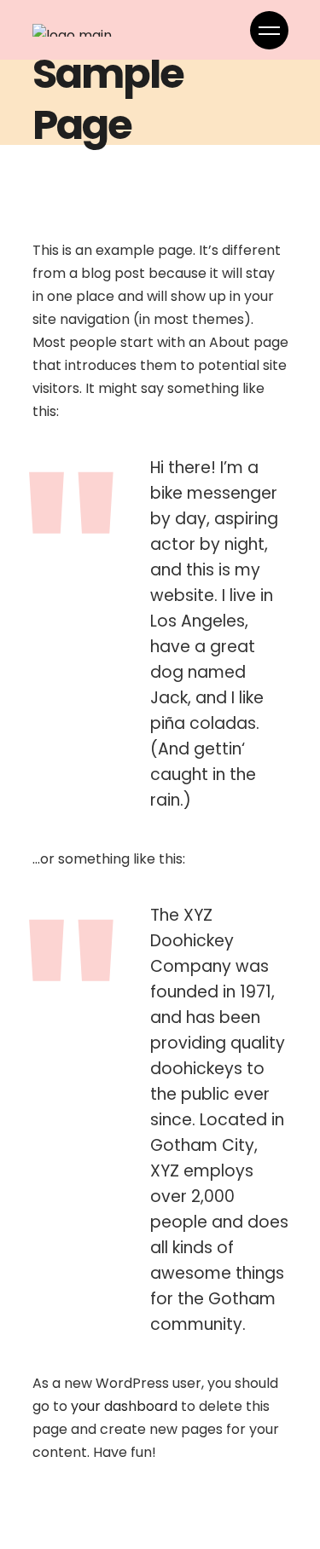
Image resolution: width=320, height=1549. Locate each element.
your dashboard (124, 1406)
